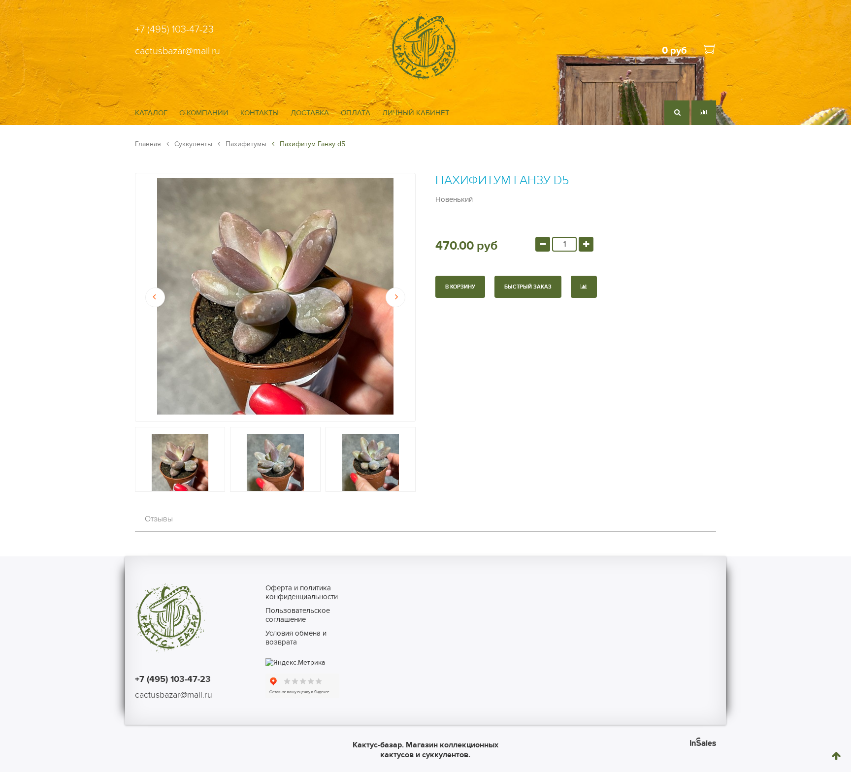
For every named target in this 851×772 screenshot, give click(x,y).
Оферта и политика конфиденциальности (301, 592)
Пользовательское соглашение (297, 615)
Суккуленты (192, 144)
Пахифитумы (245, 144)
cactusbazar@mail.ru (177, 51)
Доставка (310, 112)
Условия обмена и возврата (296, 637)
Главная (148, 144)
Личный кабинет (416, 112)
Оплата (355, 112)
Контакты (259, 112)
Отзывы (159, 519)
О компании (204, 112)
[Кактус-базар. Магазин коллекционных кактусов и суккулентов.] (425, 80)
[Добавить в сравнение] (584, 287)
